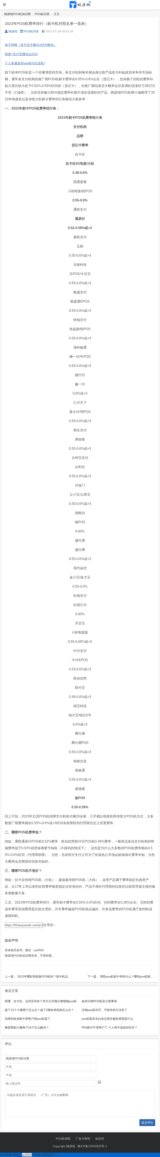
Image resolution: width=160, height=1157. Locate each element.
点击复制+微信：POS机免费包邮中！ (29, 1154)
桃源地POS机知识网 (17, 14)
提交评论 (147, 1122)
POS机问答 (42, 14)
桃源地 (13, 31)
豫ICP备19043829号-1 (92, 1146)
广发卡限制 (83, 1138)
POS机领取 (63, 1138)
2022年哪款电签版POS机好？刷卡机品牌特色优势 (49, 976)
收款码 (99, 1138)
